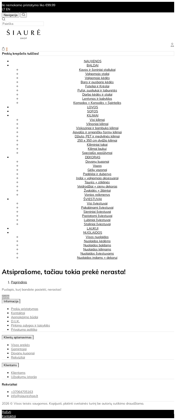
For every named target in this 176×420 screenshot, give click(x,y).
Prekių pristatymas (24, 309)
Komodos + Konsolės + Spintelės (97, 103)
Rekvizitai (18, 357)
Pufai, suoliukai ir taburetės (97, 90)
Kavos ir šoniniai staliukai (97, 70)
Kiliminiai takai (97, 144)
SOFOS (92, 111)
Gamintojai (19, 349)
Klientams (10, 365)
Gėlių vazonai (97, 170)
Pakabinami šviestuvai (97, 207)
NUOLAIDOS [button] (92, 232)
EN (8, 9)
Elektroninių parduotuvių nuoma (25, 408)
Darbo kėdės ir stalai (97, 94)
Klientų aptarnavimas (18, 337)
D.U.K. (15, 321)
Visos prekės (20, 345)
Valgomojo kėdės (97, 78)
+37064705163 (22, 392)
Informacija (11, 301)
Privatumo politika (24, 329)
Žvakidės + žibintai (97, 190)
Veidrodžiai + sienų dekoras (97, 186)
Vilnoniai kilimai (97, 124)
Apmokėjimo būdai (24, 317)
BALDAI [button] (93, 65)
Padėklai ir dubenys (97, 174)
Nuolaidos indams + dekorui (97, 257)
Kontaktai (18, 313)
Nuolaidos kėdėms (97, 241)
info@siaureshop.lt (24, 396)
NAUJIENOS (93, 61)
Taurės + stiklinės (97, 182)
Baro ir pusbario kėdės (97, 82)
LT (3, 9)
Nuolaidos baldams (97, 245)
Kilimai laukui (97, 149)
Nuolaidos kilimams (97, 249)
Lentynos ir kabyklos (97, 98)
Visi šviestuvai (97, 203)
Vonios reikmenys (97, 195)
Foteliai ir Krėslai (97, 86)
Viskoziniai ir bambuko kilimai (97, 128)
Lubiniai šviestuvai (97, 220)
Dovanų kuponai (97, 161)
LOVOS (92, 107)
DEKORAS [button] (92, 157)
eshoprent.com (62, 408)
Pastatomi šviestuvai (97, 216)
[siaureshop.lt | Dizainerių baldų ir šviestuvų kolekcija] (23, 41)
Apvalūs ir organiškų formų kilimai (97, 132)
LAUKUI (93, 228)
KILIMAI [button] (93, 115)
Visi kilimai (97, 120)
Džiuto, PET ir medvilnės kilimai (97, 136)
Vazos (97, 166)
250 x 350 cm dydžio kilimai (97, 140)
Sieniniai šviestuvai (97, 212)
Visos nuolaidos (97, 237)
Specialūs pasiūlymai (97, 153)
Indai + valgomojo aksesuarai (97, 178)
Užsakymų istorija (24, 377)
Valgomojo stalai (97, 74)
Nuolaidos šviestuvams (97, 253)
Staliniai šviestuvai (97, 224)
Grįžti (5, 297)
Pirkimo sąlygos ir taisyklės (30, 325)
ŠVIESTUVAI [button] (92, 199)
